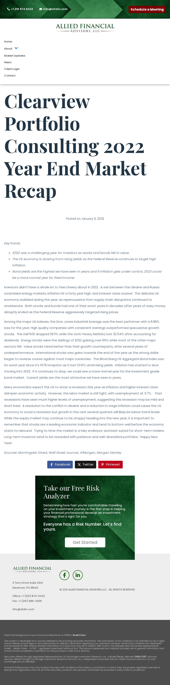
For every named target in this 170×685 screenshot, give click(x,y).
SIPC (144, 656)
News (7, 62)
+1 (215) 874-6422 (33, 596)
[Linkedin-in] (78, 575)
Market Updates (14, 56)
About (8, 49)
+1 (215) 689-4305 (30, 601)
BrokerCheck (79, 635)
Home (8, 42)
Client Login (11, 69)
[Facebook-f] (64, 575)
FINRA (138, 656)
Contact (9, 76)
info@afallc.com (23, 609)
